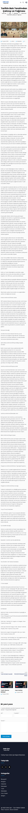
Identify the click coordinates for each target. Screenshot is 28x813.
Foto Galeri (4, 793)
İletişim (3, 796)
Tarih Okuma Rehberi (5, 691)
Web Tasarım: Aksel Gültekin (9, 809)
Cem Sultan (18, 690)
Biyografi (3, 779)
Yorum (3, 720)
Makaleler (19, 41)
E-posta (16, 713)
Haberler (3, 784)
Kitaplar (3, 781)
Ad (2, 713)
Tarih (2, 788)
